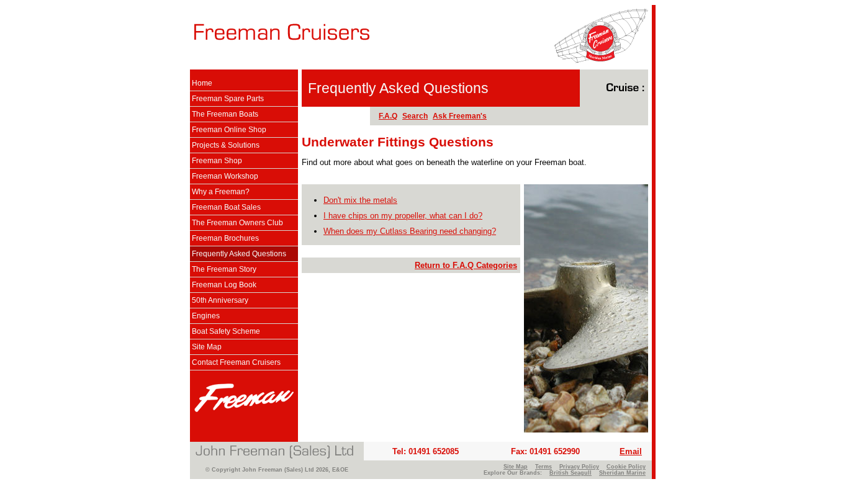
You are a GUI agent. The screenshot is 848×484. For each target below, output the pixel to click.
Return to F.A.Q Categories (466, 265)
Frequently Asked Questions (239, 253)
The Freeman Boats (225, 114)
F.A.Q (388, 116)
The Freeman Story (224, 269)
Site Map (207, 347)
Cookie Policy (626, 467)
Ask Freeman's (460, 116)
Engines (206, 315)
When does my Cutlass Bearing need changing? (409, 231)
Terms (543, 467)
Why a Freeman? (221, 191)
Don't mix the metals (360, 200)
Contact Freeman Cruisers (236, 362)
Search (415, 116)
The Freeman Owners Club (237, 222)
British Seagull (570, 473)
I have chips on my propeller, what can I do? (402, 215)
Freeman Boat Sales (226, 207)
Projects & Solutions (225, 145)
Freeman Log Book (224, 284)
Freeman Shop (217, 160)
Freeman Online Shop (229, 129)
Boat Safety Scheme (226, 331)
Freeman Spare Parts (228, 98)
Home (202, 83)
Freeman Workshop (225, 176)
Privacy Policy (579, 467)
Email (631, 451)
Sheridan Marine (622, 473)
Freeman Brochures (225, 238)
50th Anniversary (220, 300)
